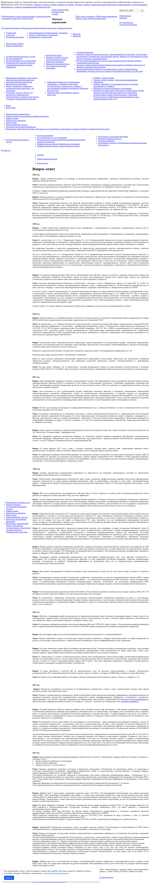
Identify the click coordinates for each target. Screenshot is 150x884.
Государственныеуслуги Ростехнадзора (128, 24)
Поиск (8, 106)
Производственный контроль (57, 64)
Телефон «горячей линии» (103, 78)
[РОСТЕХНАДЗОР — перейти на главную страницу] (26, 19)
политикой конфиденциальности (56, 873)
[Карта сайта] (81, 19)
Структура (10, 35)
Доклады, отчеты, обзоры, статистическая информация (115, 80)
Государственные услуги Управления (21, 61)
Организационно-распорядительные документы (48, 33)
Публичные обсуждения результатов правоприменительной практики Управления (20, 65)
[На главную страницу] (85, 16)
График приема (12, 118)
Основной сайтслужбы (58, 13)
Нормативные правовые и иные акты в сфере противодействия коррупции (21, 79)
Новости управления (14, 46)
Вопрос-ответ (11, 123)
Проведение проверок (55, 62)
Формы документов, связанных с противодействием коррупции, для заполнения (20, 88)
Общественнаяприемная (125, 17)
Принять (9, 878)
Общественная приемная (47, 159)
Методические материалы (16, 84)
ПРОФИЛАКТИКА (54, 55)
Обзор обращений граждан (17, 125)
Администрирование (84, 52)
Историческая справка (15, 37)
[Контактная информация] (106, 16)
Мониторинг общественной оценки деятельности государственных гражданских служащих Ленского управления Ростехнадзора (58, 129)
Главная (40, 155)
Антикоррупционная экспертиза (19, 82)
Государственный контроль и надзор (20, 57)
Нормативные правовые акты (18, 114)
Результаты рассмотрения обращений (21, 127)
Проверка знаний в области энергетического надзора (57, 59)
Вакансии (77, 34)
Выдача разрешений (14, 59)
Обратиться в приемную (16, 121)
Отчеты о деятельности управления (43, 35)
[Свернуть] (5, 150)
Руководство (11, 33)
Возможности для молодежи (40, 37)
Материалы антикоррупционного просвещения (112, 88)
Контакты (77, 36)
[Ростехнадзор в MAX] (96, 19)
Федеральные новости (15, 44)
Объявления (98, 82)
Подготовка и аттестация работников (113, 137)
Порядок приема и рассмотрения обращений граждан (27, 116)
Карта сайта (10, 108)
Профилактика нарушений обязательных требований (58, 144)
